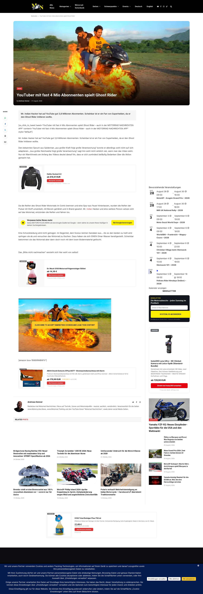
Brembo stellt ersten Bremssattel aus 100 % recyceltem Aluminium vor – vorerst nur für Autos (33, 492)
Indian (89, 209)
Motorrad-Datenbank (79, 6)
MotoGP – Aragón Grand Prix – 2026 (173, 198)
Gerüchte (153, 420)
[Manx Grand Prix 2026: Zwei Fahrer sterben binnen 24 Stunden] (155, 453)
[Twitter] (5, 130)
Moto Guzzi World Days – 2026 (171, 222)
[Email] (5, 142)
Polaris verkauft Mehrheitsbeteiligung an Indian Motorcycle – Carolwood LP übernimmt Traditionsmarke (121, 492)
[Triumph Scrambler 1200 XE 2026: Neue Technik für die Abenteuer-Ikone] (77, 436)
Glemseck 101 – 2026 (166, 265)
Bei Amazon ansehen (56, 275)
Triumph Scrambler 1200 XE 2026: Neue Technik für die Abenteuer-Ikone (74, 452)
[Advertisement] (166, 145)
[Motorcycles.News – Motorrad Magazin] (37, 6)
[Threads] (5, 136)
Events (126, 6)
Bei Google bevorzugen (122, 223)
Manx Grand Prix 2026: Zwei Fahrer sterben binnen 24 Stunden (174, 453)
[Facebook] (5, 124)
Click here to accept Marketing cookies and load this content (65, 325)
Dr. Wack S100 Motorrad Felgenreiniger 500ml (66, 269)
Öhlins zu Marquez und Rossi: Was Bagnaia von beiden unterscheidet (175, 439)
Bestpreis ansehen (55, 180)
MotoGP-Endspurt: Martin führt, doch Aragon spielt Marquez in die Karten (176, 466)
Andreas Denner (24, 101)
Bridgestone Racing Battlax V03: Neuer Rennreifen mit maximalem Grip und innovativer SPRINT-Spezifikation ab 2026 (31, 453)
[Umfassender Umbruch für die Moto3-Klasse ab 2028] (121, 436)
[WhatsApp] (5, 118)
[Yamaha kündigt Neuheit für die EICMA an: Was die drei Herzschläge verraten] (155, 480)
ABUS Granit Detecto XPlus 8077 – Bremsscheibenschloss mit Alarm (75, 371)
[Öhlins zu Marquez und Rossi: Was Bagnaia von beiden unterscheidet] (155, 440)
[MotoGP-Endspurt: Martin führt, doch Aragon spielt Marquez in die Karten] (155, 467)
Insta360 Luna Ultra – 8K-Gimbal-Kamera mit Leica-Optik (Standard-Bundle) (167, 363)
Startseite (34, 16)
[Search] (171, 6)
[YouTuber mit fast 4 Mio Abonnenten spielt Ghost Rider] (101, 63)
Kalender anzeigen (157, 288)
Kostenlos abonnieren (170, 314)
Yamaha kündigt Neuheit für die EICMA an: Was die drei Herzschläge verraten (176, 479)
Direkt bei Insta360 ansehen (169, 385)
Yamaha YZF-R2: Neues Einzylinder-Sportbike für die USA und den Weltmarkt (168, 427)
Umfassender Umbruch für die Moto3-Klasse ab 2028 (120, 452)
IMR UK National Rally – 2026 (170, 210)
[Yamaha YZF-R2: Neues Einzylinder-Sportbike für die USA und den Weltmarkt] (169, 409)
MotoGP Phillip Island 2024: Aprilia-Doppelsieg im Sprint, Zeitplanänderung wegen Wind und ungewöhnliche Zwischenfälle (77, 492)
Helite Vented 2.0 (54, 174)
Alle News (52, 6)
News (19, 88)
